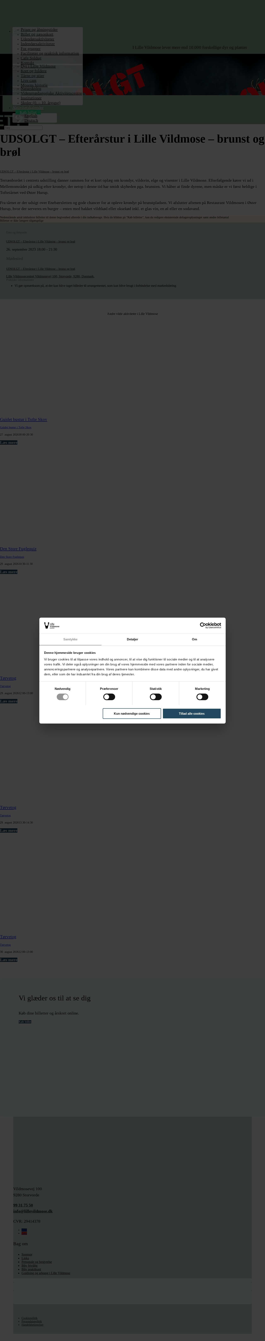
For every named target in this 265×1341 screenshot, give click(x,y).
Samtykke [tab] (70, 639)
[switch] (109, 697)
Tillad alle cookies (192, 713)
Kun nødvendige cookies (132, 713)
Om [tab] (194, 639)
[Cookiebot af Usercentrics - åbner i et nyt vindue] (203, 625)
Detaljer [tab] (132, 639)
